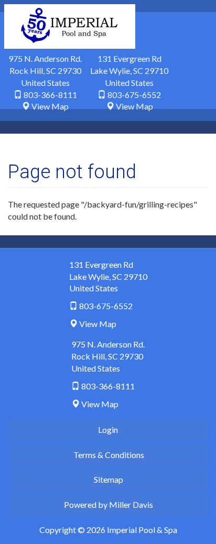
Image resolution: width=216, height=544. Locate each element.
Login (108, 429)
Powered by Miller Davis (108, 504)
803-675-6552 (134, 95)
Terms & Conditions (108, 455)
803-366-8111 (50, 95)
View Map (50, 106)
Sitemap (108, 479)
